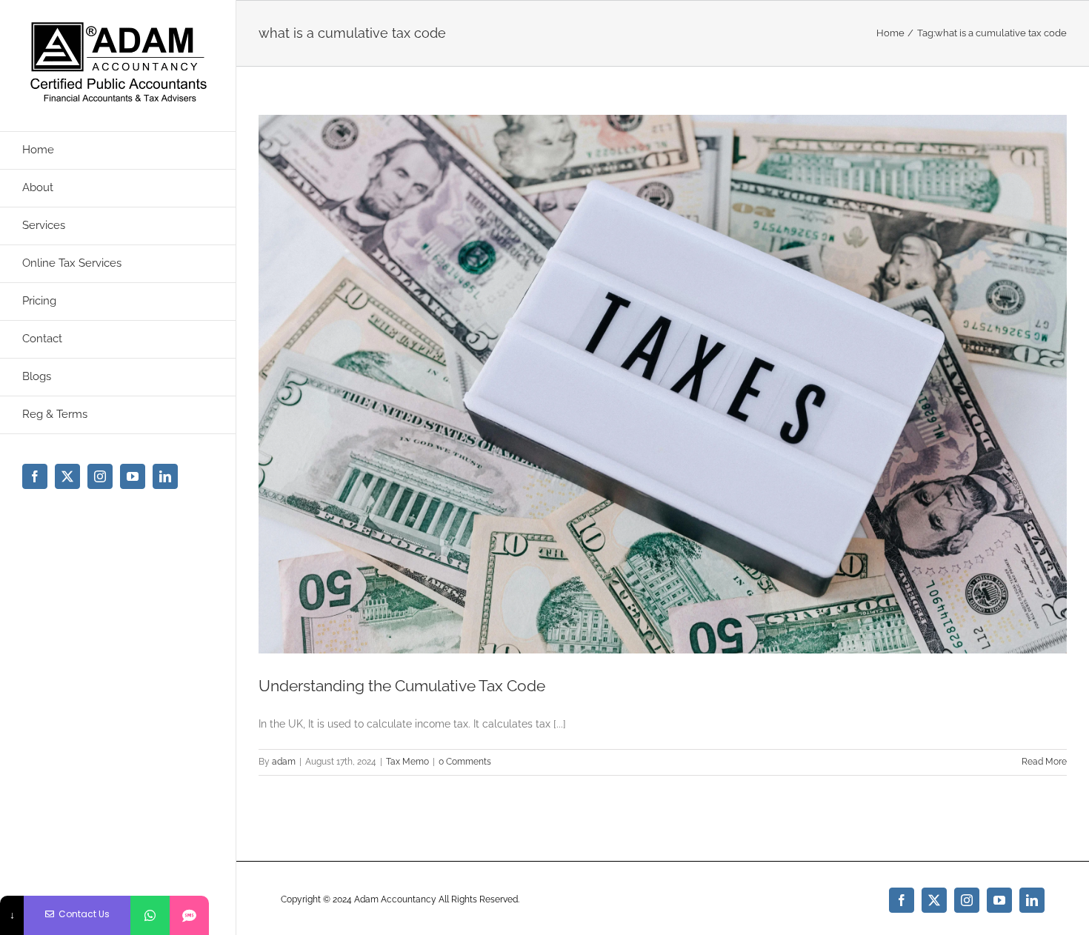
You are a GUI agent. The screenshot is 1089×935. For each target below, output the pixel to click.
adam (284, 761)
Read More (1044, 761)
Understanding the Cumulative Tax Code (402, 685)
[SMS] (189, 915)
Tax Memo (407, 761)
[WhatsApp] (150, 915)
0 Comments (465, 761)
